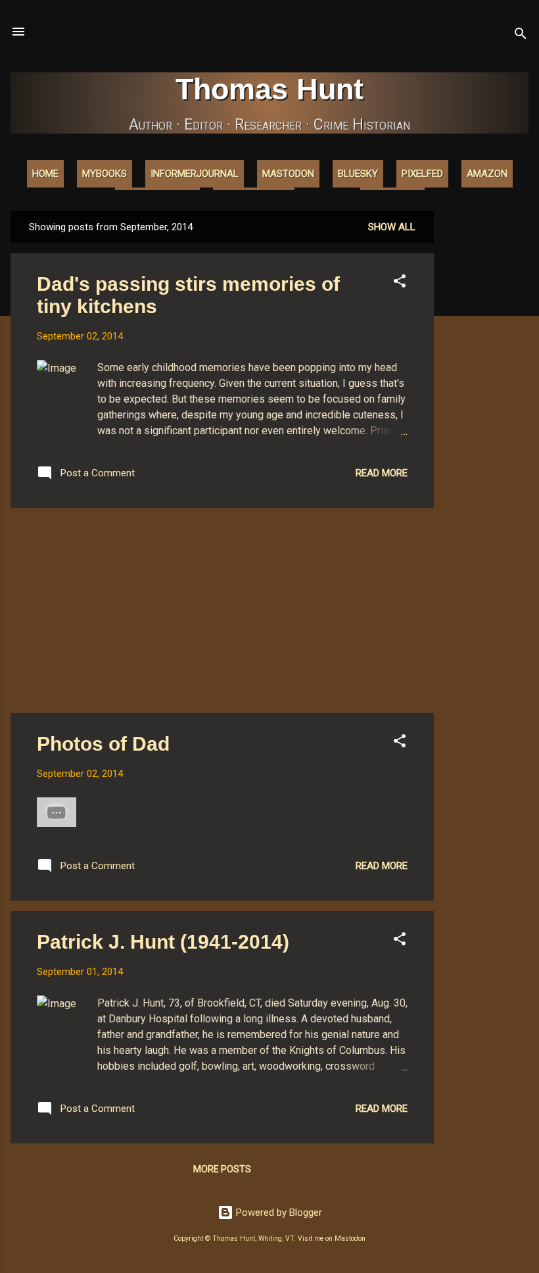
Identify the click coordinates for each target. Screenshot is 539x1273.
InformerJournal (195, 174)
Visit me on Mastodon (331, 1238)
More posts (222, 1169)
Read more (382, 473)
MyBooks (104, 174)
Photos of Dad (103, 744)
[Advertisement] (486, 408)
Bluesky (358, 174)
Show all (391, 227)
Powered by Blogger (277, 1212)
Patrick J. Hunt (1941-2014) (163, 942)
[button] (400, 283)
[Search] (520, 36)
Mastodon (288, 174)
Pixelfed (422, 174)
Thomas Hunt (269, 89)
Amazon (487, 174)
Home (45, 174)
